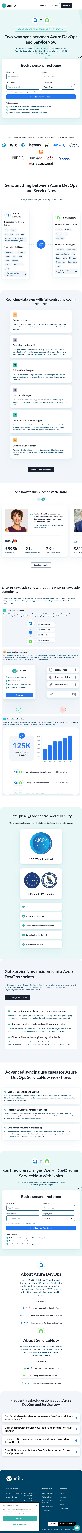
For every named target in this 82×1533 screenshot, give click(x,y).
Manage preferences (20, 1524)
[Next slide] (43, 499)
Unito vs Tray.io (47, 1497)
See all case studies (41, 565)
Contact (63, 1497)
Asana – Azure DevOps (14, 1493)
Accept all (19, 1518)
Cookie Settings (70, 1529)
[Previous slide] (39, 499)
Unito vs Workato (48, 1493)
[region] (19, 1516)
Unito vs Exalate (47, 1506)
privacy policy (32, 92)
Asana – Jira (10, 1501)
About (62, 1493)
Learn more (41, 1301)
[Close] (36, 1505)
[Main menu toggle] (77, 6)
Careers (62, 1501)
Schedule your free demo (41, 469)
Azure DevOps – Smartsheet (29, 1500)
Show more (46, 1510)
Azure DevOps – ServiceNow (29, 1494)
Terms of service (46, 1529)
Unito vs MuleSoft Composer (48, 1502)
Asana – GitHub (11, 1497)
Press (62, 1504)
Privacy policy (58, 1529)
